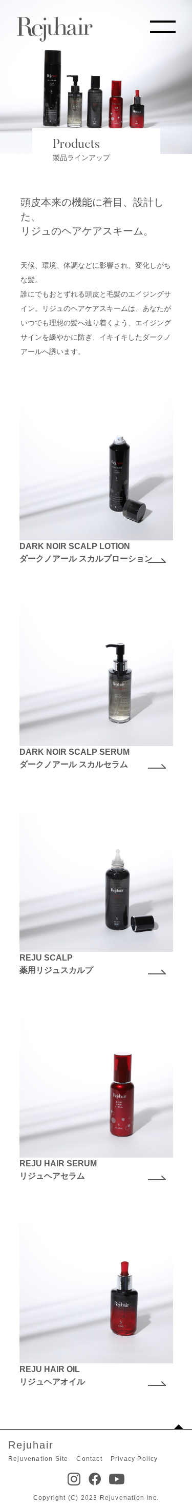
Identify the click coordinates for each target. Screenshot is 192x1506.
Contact (89, 1458)
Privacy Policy (134, 1458)
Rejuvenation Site (38, 1458)
